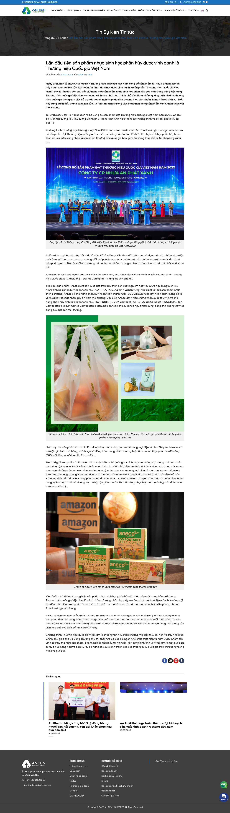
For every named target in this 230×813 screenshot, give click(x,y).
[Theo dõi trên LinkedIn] (203, 2)
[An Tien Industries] (33, 10)
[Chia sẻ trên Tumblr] (181, 660)
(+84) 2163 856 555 (35, 780)
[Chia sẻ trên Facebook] (164, 660)
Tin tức (192, 11)
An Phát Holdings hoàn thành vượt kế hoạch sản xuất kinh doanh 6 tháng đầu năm (148, 725)
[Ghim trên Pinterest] (176, 660)
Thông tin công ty (149, 11)
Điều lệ (104, 781)
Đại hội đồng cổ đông (111, 776)
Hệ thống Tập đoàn (79, 786)
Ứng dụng (73, 11)
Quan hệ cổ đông (174, 11)
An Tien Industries (166, 761)
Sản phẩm (57, 11)
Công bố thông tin (110, 766)
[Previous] (50, 706)
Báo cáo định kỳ (109, 771)
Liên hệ (73, 791)
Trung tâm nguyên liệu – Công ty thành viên (109, 11)
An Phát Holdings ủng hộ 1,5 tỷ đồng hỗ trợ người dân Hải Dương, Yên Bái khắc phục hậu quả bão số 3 (77, 726)
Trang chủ (49, 38)
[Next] (180, 706)
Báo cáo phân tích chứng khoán (117, 786)
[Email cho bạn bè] (170, 660)
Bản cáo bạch (108, 791)
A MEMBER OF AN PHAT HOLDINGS (40, 2)
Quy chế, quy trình (110, 796)
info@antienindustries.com (37, 785)
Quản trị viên (84, 75)
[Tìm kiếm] (207, 11)
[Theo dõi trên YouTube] (206, 2)
